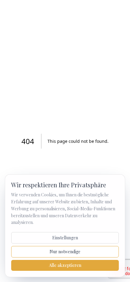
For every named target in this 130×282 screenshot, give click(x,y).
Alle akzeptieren (65, 265)
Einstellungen (65, 238)
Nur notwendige (65, 251)
